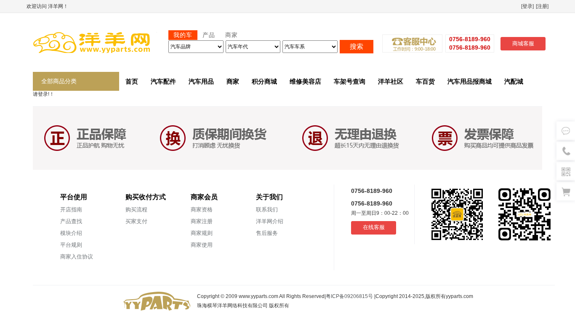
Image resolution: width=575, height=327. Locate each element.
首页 (131, 81)
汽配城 (513, 81)
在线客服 (374, 227)
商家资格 (202, 209)
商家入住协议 (76, 256)
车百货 (425, 81)
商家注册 (202, 221)
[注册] (542, 6)
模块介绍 (71, 233)
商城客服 (523, 43)
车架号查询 (349, 81)
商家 (232, 81)
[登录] (527, 6)
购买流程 (136, 209)
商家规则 (202, 233)
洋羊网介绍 (269, 221)
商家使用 (202, 245)
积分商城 (264, 81)
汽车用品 (201, 81)
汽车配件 (163, 81)
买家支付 (136, 221)
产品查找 (71, 221)
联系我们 (267, 209)
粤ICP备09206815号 (350, 296)
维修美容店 (305, 81)
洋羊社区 (390, 81)
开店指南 (71, 209)
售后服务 (267, 233)
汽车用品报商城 (469, 81)
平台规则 (71, 245)
